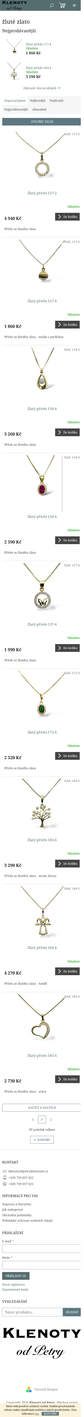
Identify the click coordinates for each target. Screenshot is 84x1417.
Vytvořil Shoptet (46, 1389)
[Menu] (74, 5)
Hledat (72, 1312)
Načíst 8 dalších (42, 1108)
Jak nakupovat (12, 1209)
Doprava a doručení (16, 1204)
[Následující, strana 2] (42, 1119)
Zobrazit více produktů (39, 88)
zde (37, 1413)
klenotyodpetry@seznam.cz (28, 1171)
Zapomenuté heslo (15, 1289)
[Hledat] (51, 5)
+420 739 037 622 (21, 1178)
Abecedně (39, 109)
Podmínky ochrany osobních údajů (27, 1220)
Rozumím (50, 1413)
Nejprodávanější (16, 109)
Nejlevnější (37, 100)
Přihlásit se (16, 1276)
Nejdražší (56, 100)
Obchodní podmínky (17, 1215)
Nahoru (43, 1140)
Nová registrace (13, 1284)
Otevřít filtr (42, 122)
